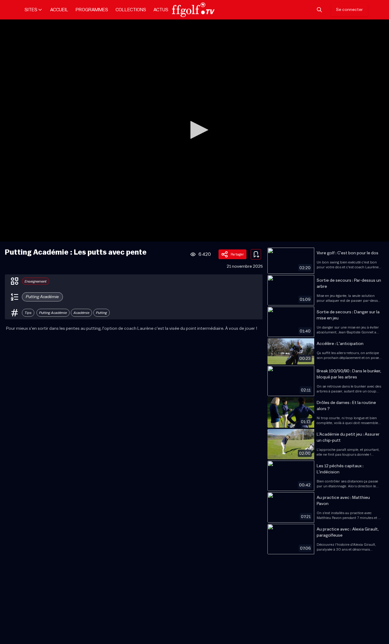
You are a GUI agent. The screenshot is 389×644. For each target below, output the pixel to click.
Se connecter (349, 10)
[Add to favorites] (256, 254)
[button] (197, 130)
